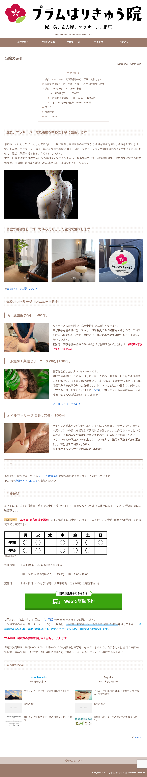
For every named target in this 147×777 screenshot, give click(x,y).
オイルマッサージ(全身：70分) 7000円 (70, 102)
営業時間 (49, 111)
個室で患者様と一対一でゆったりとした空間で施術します (75, 84)
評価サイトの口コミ (26, 480)
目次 (69, 72)
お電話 (49, 619)
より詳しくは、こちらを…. (68, 404)
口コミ (48, 107)
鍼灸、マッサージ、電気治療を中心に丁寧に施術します (73, 79)
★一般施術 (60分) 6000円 (64, 93)
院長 (96, 390)
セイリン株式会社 (48, 476)
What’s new (51, 116)
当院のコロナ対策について (22, 288)
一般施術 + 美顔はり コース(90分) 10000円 (73, 98)
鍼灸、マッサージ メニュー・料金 (63, 88)
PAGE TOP (75, 760)
